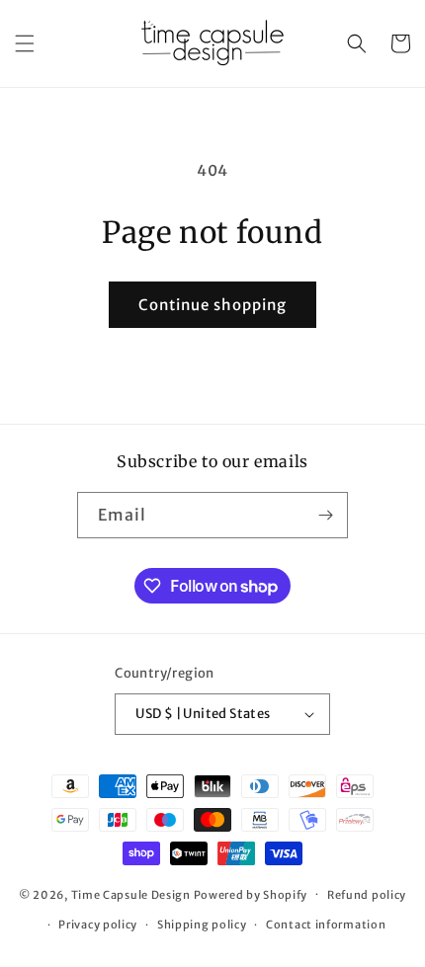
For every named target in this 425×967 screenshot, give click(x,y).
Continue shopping (212, 304)
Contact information (325, 924)
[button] (24, 43)
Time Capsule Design (131, 894)
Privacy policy (97, 924)
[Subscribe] (325, 515)
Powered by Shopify (251, 894)
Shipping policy (202, 924)
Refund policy (366, 895)
